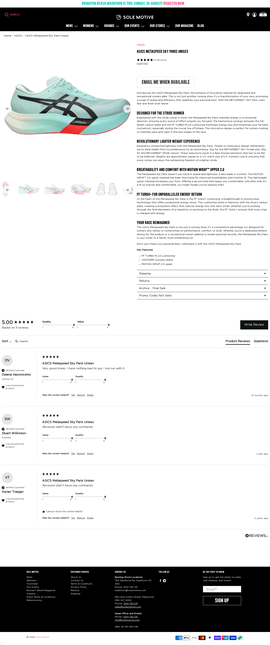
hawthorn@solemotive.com (130, 590)
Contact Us (77, 580)
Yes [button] (73, 395)
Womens (88, 26)
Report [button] (81, 395)
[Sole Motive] (135, 17)
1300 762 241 (130, 587)
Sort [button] (5, 341)
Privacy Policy (79, 587)
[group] (21, 322)
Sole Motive (42, 637)
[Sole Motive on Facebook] (160, 581)
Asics (18, 35)
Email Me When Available (166, 82)
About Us (76, 577)
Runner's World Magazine (41, 590)
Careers (31, 594)
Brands (109, 26)
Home (7, 35)
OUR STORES (157, 26)
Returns (75, 590)
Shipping (75, 594)
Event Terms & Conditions (41, 597)
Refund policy (34, 600)
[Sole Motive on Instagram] (164, 581)
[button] (202, 60)
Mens (69, 26)
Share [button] (90, 395)
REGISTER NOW (173, 4)
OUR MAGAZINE (184, 26)
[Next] (127, 109)
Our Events (33, 587)
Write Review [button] (254, 324)
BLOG (200, 26)
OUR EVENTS (132, 26)
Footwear (32, 584)
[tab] (202, 273)
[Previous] (8, 109)
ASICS (141, 45)
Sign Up (222, 600)
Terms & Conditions (81, 584)
